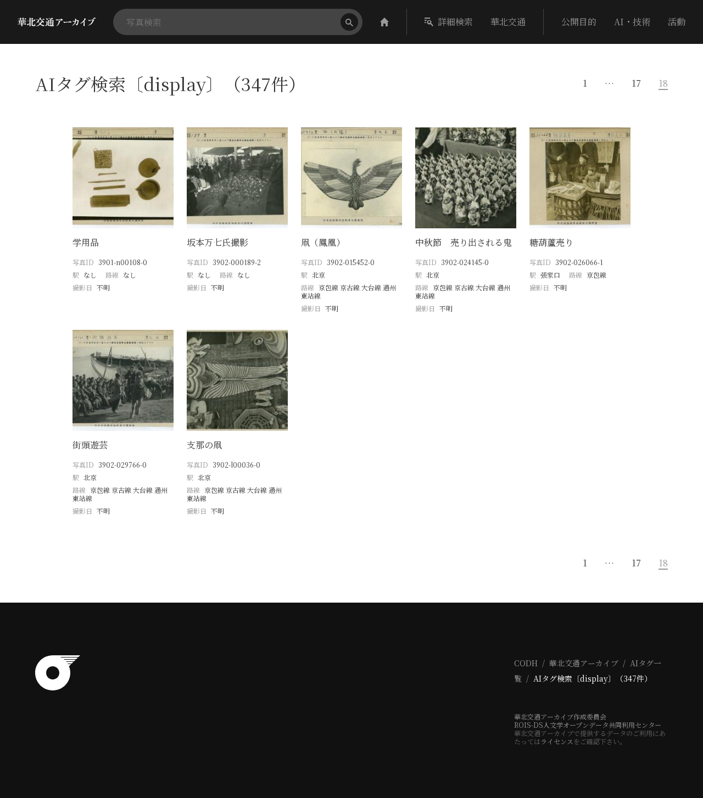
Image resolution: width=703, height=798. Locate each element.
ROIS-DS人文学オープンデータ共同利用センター (587, 724)
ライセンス (556, 741)
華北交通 (508, 21)
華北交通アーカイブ (583, 662)
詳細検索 (455, 21)
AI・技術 (632, 21)
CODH (526, 662)
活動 (676, 21)
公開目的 (578, 21)
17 (636, 83)
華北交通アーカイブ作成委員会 (560, 716)
